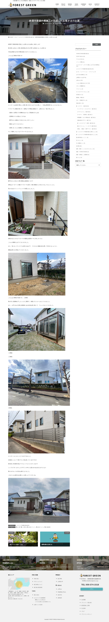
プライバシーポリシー (86, 614)
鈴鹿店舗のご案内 (85, 605)
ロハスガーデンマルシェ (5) (82, 91)
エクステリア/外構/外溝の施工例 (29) (85, 68)
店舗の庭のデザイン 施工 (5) (84, 120)
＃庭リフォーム (41, 527)
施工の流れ (36, 595)
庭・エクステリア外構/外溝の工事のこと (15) (86, 131)
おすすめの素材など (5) (81, 74)
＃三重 (19, 527)
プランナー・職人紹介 (86, 602)
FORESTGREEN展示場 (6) (82, 53)
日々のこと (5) (79, 140)
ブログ (83, 611)
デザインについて (38, 581)
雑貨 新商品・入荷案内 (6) (82, 154)
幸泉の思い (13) (80, 103)
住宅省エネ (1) (79, 94)
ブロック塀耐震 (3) (80, 86)
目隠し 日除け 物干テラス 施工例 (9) (87, 128)
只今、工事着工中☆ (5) (81, 100)
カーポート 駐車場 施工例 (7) (84, 114)
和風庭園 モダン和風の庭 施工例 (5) (86, 117)
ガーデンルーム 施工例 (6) (83, 111)
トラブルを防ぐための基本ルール (43, 601)
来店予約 (60, 595)
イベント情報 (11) (80, 62)
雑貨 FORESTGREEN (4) (82, 151)
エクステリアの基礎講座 (39, 597)
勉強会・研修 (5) (80, 97)
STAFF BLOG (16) (80, 56)
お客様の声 (60, 581)
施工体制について (38, 584)
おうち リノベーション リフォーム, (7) (86, 71)
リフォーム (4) (79, 88)
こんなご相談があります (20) (83, 83)
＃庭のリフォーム (32, 527)
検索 (96, 44)
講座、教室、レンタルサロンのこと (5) (85, 148)
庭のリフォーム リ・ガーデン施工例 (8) (87, 126)
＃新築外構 (48, 527)
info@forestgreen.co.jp (92, 581)
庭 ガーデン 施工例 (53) (82, 106)
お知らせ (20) (79, 80)
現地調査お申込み (62, 592)
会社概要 (83, 599)
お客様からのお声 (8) (81, 77)
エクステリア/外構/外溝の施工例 (22, 525)
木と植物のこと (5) (80, 143)
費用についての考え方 (40, 599)
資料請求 (60, 597)
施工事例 (60, 578)
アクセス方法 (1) (80, 59)
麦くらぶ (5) (79, 157)
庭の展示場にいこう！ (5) (82, 137)
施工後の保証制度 (38, 587)
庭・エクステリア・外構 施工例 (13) (86, 123)
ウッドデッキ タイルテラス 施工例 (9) (87, 108)
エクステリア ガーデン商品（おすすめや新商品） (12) (88, 65)
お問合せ (60, 589)
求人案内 (83, 608)
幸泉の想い (36, 578)
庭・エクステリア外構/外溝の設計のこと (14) (86, 134)
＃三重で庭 (24, 527)
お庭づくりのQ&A (38, 604)
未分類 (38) (79, 146)
